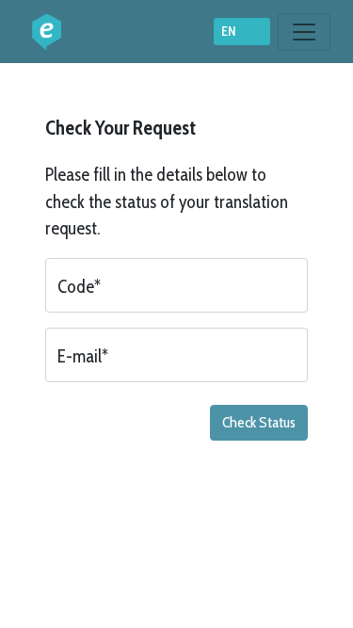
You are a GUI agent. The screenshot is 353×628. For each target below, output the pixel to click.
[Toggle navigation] (304, 32)
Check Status (259, 422)
